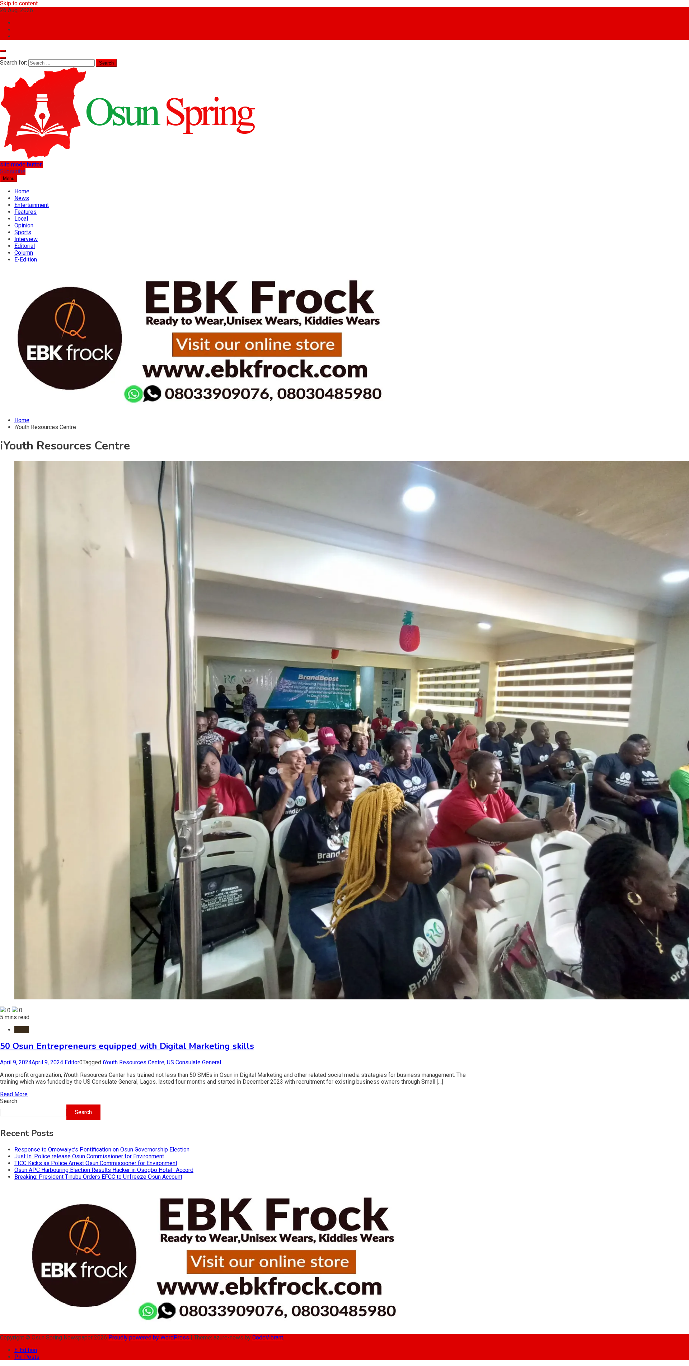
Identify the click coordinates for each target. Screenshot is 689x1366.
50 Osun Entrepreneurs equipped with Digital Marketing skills (127, 1046)
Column (23, 252)
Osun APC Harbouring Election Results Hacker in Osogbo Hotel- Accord (103, 1170)
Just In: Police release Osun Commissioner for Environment (89, 1156)
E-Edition (25, 259)
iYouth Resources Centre (133, 1062)
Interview (26, 239)
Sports (22, 232)
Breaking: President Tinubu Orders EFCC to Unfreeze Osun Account (98, 1176)
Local (21, 218)
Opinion (23, 225)
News (21, 198)
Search (8, 1101)
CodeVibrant (267, 1337)
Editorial (24, 245)
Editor (72, 1062)
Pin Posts (26, 1356)
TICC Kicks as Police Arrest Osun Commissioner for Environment (95, 1163)
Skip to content (19, 3)
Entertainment (31, 205)
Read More (14, 1094)
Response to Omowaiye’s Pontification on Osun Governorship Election (101, 1149)
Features (25, 211)
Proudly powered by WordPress (149, 1337)
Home (21, 191)
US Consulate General (194, 1062)
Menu (8, 178)
